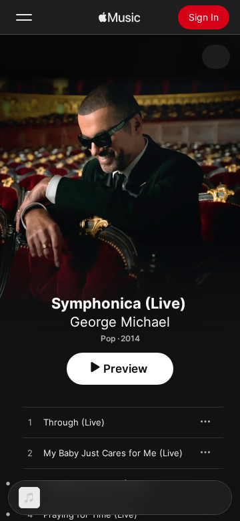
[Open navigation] (24, 17)
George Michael (120, 322)
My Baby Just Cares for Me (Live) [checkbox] (113, 453)
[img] (119, 17)
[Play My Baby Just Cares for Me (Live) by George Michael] (30, 454)
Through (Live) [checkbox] (74, 422)
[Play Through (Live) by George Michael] (30, 423)
